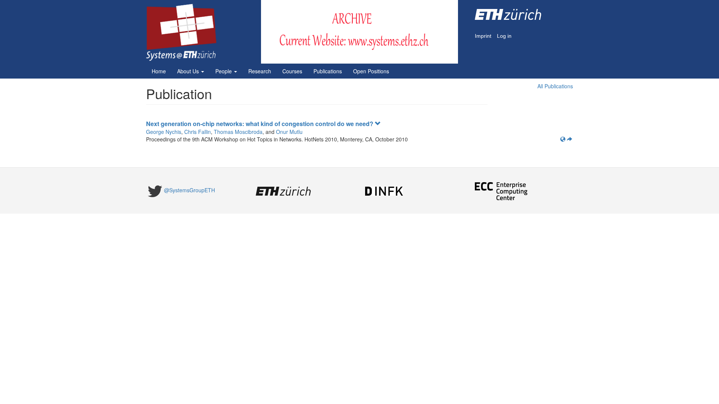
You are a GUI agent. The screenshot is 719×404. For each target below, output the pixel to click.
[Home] (184, 32)
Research (259, 71)
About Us (188, 71)
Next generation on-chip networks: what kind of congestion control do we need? (260, 123)
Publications (327, 71)
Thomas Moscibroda (238, 131)
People (224, 71)
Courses (292, 71)
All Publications (555, 86)
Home (159, 71)
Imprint (483, 36)
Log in (504, 36)
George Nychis (163, 131)
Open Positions (371, 71)
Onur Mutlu (289, 131)
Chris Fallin (197, 131)
